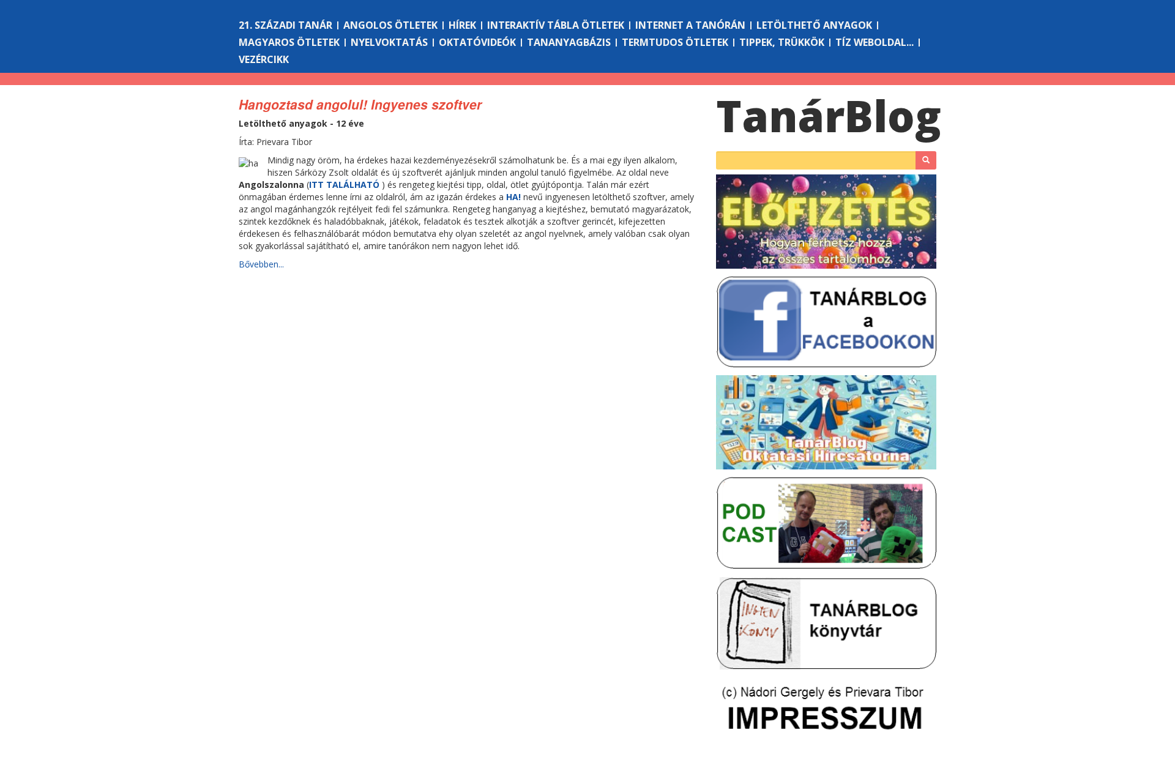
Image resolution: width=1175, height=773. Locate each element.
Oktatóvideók (477, 42)
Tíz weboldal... (874, 42)
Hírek (462, 25)
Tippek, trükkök (781, 42)
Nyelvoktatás (389, 42)
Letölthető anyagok (814, 25)
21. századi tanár (285, 25)
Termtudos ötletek (675, 42)
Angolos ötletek (390, 25)
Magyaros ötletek (289, 42)
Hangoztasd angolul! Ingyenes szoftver (360, 104)
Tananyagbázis (569, 42)
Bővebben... (261, 264)
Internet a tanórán (690, 25)
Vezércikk (264, 59)
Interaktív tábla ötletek (555, 25)
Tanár (828, 115)
